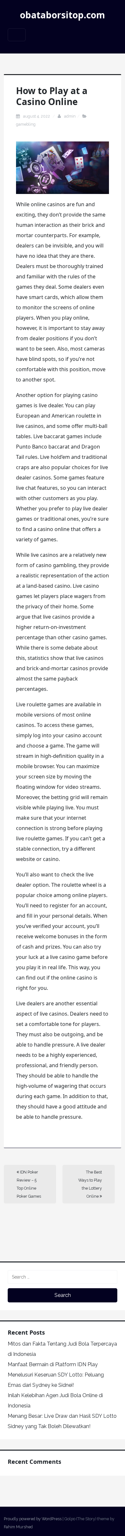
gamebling (26, 124)
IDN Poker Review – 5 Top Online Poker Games (29, 1184)
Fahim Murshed (18, 1526)
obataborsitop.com (62, 15)
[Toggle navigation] (17, 34)
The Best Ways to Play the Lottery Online (90, 1184)
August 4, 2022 (37, 116)
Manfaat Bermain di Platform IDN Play (53, 1364)
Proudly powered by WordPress (33, 1518)
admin (70, 116)
